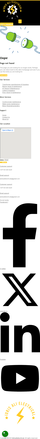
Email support (4, 175)
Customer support (6, 166)
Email (2, 160)
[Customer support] (0, 164)
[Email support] (0, 173)
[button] (20, 21)
